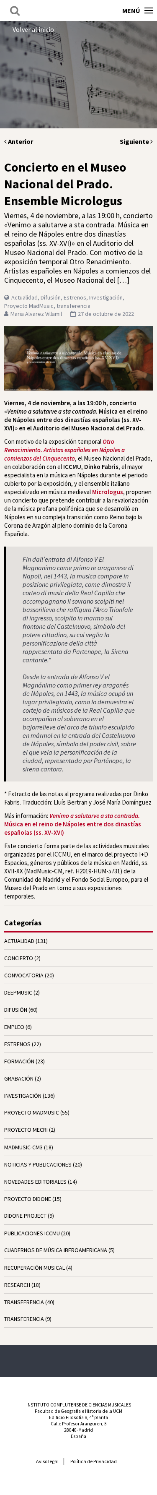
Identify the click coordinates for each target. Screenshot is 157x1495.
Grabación (18, 1078)
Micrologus (107, 492)
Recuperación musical (34, 1267)
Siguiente (135, 141)
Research (17, 1285)
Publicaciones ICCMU (32, 1233)
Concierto (18, 958)
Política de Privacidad (93, 1461)
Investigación (106, 297)
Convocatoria (24, 975)
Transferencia (24, 1319)
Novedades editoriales (35, 1181)
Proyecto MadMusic (29, 306)
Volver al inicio (33, 29)
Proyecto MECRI (26, 1129)
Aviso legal (47, 1461)
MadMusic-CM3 (23, 1147)
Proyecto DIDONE (27, 1199)
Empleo (14, 1027)
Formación (19, 1061)
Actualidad (24, 297)
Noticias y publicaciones (38, 1164)
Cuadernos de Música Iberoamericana (55, 1250)
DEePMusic (18, 992)
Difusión (51, 297)
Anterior (20, 141)
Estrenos (75, 297)
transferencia (73, 306)
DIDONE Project (25, 1215)
